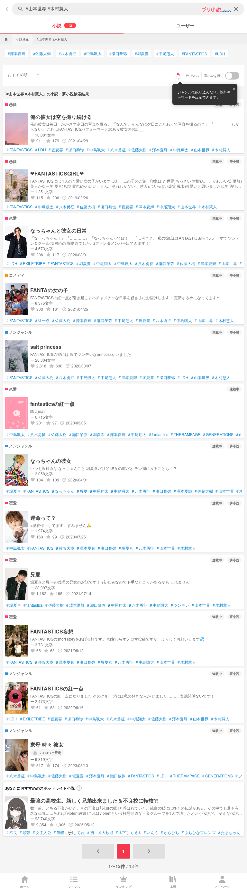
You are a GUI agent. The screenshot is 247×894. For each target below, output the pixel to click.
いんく (151, 832)
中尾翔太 (165, 53)
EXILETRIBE (32, 263)
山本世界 (200, 149)
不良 (11, 832)
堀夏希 (97, 434)
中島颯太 (93, 53)
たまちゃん (229, 832)
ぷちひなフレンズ (198, 832)
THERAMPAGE (185, 434)
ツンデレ (180, 605)
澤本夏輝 (16, 53)
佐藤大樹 (42, 53)
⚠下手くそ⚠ (128, 832)
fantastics (158, 434)
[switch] (232, 76)
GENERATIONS (218, 434)
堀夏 (82, 491)
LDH (220, 53)
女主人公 (42, 832)
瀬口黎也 (107, 206)
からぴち (170, 832)
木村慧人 (221, 149)
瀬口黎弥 (118, 53)
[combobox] (23, 74)
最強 (25, 832)
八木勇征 (67, 53)
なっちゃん (63, 491)
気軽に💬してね (69, 832)
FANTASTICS (194, 53)
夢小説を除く (214, 76)
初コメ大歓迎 (100, 832)
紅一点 (42, 320)
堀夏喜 (142, 53)
